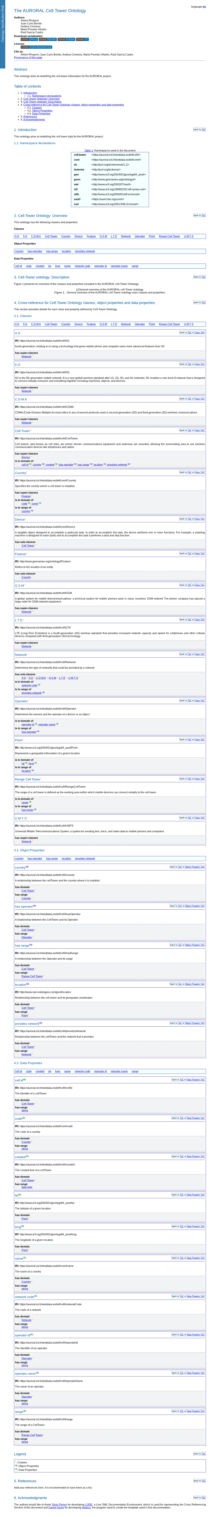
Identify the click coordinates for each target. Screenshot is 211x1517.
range (135, 266)
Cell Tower (51, 236)
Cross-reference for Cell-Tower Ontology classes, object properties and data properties (73, 104)
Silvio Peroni (59, 1504)
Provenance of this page (28, 57)
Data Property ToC (195, 1079)
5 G (25, 236)
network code (82, 266)
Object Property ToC (194, 867)
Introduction (30, 93)
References (30, 116)
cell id (18, 266)
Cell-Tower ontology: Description (42, 101)
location (66, 251)
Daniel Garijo (56, 1507)
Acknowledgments (34, 119)
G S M (103, 236)
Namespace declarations (46, 95)
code (29, 266)
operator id (100, 266)
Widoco (86, 1507)
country (19, 251)
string (25, 1110)
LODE (88, 1504)
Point (152, 236)
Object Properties (42, 110)
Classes (37, 107)
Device (79, 236)
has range (52, 251)
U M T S (189, 236)
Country (66, 236)
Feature (91, 236)
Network (126, 236)
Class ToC (199, 332)
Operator (140, 236)
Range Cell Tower (169, 236)
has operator (35, 251)
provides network (85, 251)
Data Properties (41, 113)
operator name (119, 266)
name (67, 266)
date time (27, 1187)
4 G (17, 236)
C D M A (36, 236)
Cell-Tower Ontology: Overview (41, 98)
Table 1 (88, 150)
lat (49, 266)
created (40, 266)
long (57, 266)
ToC (203, 129)
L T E (114, 236)
